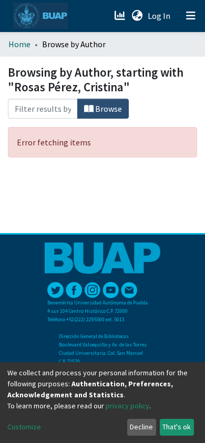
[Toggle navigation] (191, 16)
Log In (160, 15)
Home (19, 44)
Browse (108, 108)
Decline (141, 426)
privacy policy (127, 405)
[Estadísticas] (120, 15)
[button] (137, 15)
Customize (24, 426)
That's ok (176, 426)
